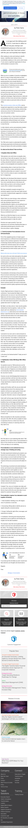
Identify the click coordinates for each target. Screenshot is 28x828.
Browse (14, 601)
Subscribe (21, 620)
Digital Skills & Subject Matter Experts (6, 806)
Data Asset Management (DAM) (12, 682)
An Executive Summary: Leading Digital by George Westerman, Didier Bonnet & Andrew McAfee (14, 658)
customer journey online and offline (12, 105)
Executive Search (5, 797)
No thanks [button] (21, 8)
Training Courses (19, 794)
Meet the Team (5, 776)
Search (6, 620)
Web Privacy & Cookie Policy (6, 783)
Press (2, 778)
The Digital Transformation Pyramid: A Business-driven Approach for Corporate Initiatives (13, 668)
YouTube (17, 782)
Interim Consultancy (6, 799)
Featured (3, 632)
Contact (3, 780)
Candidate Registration (7, 822)
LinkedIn (17, 780)
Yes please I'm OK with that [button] (10, 8)
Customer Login (5, 816)
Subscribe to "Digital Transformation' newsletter (20, 776)
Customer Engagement (14, 644)
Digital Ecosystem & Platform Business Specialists (6, 811)
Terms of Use (4, 786)
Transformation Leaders (5, 802)
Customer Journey (20, 631)
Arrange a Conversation (14, 573)
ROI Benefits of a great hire (7, 819)
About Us (3, 774)
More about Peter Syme (19, 36)
